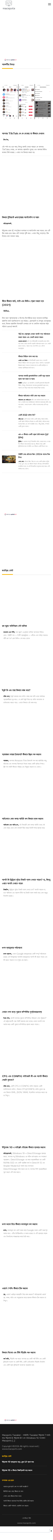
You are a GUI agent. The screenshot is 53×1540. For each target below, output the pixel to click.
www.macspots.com (12, 1449)
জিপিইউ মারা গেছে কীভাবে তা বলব (13, 1491)
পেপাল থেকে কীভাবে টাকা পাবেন (12, 1496)
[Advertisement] (26, 39)
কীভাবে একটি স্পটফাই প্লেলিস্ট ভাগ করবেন (15, 1506)
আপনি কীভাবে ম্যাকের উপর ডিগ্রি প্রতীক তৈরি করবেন (18, 1501)
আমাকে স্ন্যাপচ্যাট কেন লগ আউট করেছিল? (15, 1486)
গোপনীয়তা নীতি (26, 1518)
